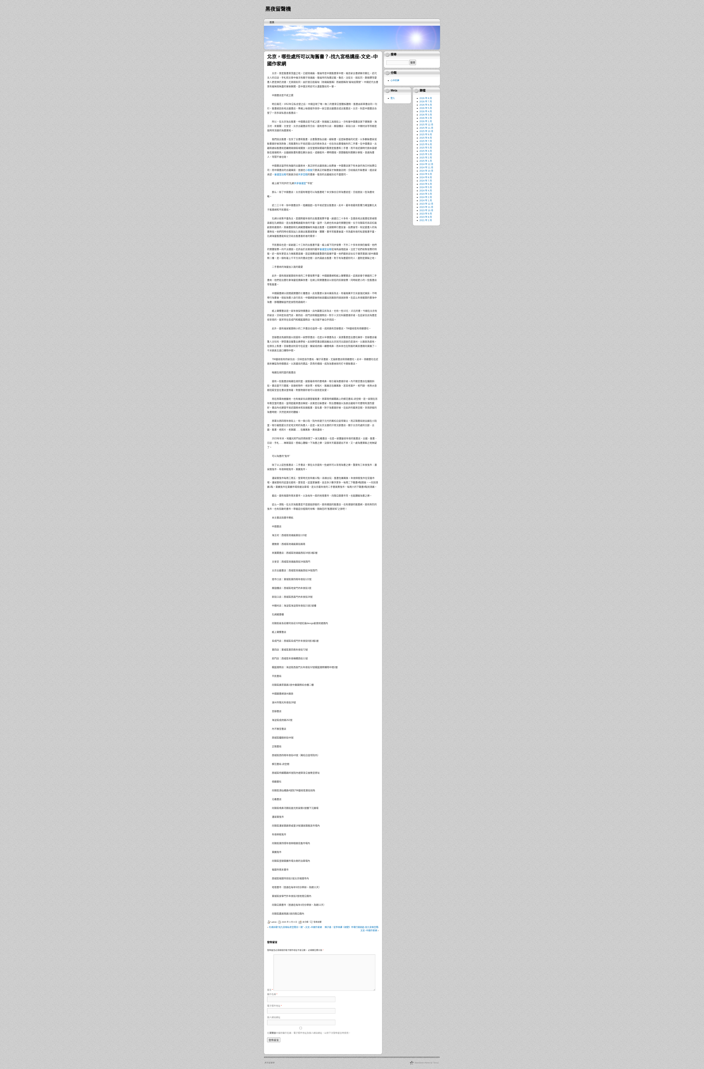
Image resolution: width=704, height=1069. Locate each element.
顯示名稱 (272, 994)
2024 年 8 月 (425, 177)
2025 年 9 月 (425, 134)
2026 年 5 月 (425, 108)
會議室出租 (280, 174)
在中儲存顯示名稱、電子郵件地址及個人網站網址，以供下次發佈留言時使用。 (309, 1033)
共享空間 (303, 174)
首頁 (272, 22)
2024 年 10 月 (426, 171)
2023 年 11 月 (426, 207)
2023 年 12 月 (426, 204)
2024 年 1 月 (425, 200)
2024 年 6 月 (425, 184)
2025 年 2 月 (425, 157)
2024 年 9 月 (425, 174)
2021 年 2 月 (425, 220)
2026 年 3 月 (425, 114)
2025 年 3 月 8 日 (289, 922)
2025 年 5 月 (425, 147)
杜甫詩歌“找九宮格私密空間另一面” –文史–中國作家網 (295, 927)
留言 (270, 990)
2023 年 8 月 (425, 217)
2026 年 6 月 (425, 105)
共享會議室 (300, 183)
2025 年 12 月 (426, 124)
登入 (392, 98)
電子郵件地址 (274, 1006)
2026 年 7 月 (425, 101)
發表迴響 (318, 922)
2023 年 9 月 (425, 213)
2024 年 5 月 (425, 187)
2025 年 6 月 (425, 144)
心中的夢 (394, 80)
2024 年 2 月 (425, 197)
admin (274, 922)
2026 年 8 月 (425, 98)
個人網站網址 (273, 1017)
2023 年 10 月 (426, 210)
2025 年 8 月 (425, 138)
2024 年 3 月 (425, 194)
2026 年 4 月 (425, 111)
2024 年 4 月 (425, 190)
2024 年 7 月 (425, 180)
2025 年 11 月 (426, 128)
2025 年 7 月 (425, 141)
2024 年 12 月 (426, 164)
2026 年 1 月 (425, 121)
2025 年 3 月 (425, 154)
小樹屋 (308, 170)
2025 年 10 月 (426, 131)
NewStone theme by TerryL (427, 1063)
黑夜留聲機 (278, 9)
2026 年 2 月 (425, 118)
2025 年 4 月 (425, 151)
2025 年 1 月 (425, 161)
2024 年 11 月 (426, 167)
